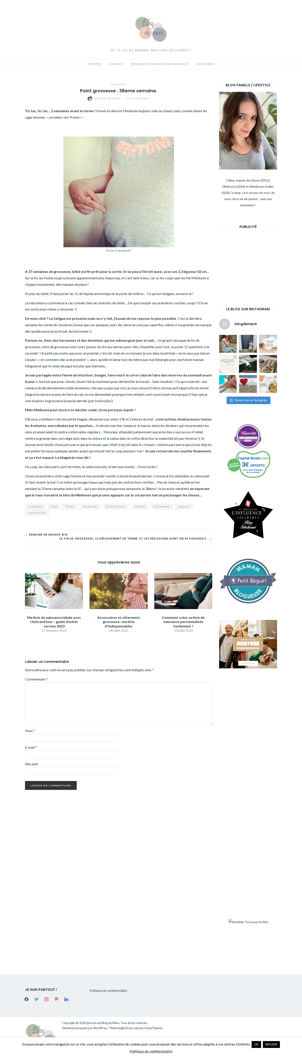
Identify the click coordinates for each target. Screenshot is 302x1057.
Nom (30, 731)
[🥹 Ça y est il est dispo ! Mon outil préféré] (228, 364)
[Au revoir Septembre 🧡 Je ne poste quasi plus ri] (248, 344)
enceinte (140, 506)
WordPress (100, 1028)
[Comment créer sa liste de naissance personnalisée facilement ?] (183, 590)
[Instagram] (46, 999)
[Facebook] (26, 999)
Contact (116, 64)
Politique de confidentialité (108, 990)
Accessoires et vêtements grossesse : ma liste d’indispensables (118, 621)
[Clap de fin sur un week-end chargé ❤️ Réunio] (228, 384)
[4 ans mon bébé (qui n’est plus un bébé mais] (268, 364)
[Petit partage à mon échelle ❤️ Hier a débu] (248, 384)
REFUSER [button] (271, 1044)
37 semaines (35, 506)
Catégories (205, 64)
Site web (31, 764)
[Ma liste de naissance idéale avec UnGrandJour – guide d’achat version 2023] (54, 590)
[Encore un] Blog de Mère (103, 1023)
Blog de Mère (108, 98)
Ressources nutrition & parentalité (160, 64)
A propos (94, 64)
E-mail (31, 747)
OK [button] (256, 1044)
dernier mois (89, 506)
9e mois (69, 506)
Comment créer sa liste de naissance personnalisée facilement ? (183, 621)
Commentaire (36, 679)
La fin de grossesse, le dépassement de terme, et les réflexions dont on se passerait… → (135, 538)
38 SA (54, 506)
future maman (162, 506)
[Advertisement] (252, 261)
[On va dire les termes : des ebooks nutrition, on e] (268, 344)
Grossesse (118, 84)
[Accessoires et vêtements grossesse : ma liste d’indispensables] (118, 590)
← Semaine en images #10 (46, 534)
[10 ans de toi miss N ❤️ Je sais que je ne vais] (248, 364)
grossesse (184, 506)
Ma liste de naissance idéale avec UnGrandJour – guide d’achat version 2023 (54, 621)
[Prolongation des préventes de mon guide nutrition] (268, 384)
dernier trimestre (116, 506)
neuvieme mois (37, 512)
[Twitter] (36, 999)
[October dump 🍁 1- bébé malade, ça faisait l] (228, 344)
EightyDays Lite (129, 1028)
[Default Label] (56, 999)
